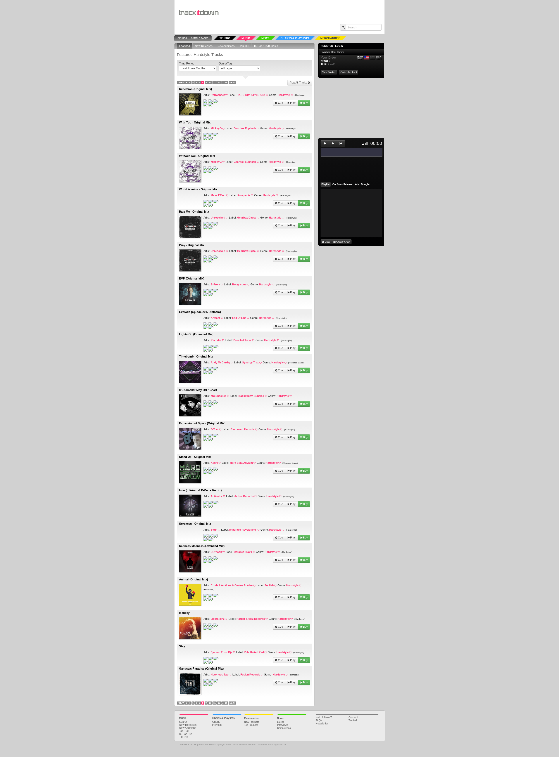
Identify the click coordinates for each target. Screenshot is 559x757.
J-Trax (215, 429)
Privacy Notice (205, 744)
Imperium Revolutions (243, 529)
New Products (251, 722)
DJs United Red (254, 652)
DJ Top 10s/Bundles (266, 46)
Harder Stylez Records (250, 618)
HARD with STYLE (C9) (251, 95)
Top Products (251, 725)
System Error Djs (221, 652)
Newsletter (322, 723)
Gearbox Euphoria (245, 128)
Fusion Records (250, 674)
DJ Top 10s (185, 734)
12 (219, 82)
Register (327, 46)
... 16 (225, 82)
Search (183, 721)
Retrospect (218, 95)
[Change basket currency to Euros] (372, 58)
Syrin (214, 529)
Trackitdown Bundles (251, 396)
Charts (216, 721)
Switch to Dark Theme (332, 52)
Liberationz (217, 618)
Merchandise (251, 718)
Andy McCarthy (220, 362)
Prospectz (244, 195)
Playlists (217, 724)
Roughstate (239, 284)
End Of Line (239, 317)
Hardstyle (284, 95)
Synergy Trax (250, 362)
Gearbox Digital (246, 217)
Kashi (214, 462)
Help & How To (324, 717)
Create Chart (343, 241)
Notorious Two (219, 674)
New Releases (203, 46)
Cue (280, 102)
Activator (216, 496)
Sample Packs (199, 38)
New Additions (226, 46)
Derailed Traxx (242, 340)
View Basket (328, 72)
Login (339, 46)
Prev (181, 82)
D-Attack (216, 552)
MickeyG (216, 128)
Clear (327, 241)
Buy (305, 102)
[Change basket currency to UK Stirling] (360, 58)
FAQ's (319, 720)
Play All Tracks (299, 82)
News (280, 718)
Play (292, 102)
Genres (182, 38)
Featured (184, 46)
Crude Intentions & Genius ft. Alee (232, 585)
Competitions (284, 728)
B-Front (215, 284)
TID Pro (183, 737)
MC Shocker (218, 396)
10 (210, 82)
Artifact (215, 317)
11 (214, 82)
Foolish (269, 585)
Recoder (216, 340)
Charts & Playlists (223, 718)
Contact (353, 717)
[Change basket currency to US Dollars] (366, 58)
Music (182, 718)
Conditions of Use (188, 744)
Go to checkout (348, 72)
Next (232, 82)
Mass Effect (218, 195)
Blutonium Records (243, 429)
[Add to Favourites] (227, 95)
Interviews (282, 725)
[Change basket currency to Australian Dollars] (379, 58)
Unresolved (218, 217)
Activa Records (244, 496)
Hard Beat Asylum (241, 462)
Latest (280, 722)
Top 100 (244, 46)
